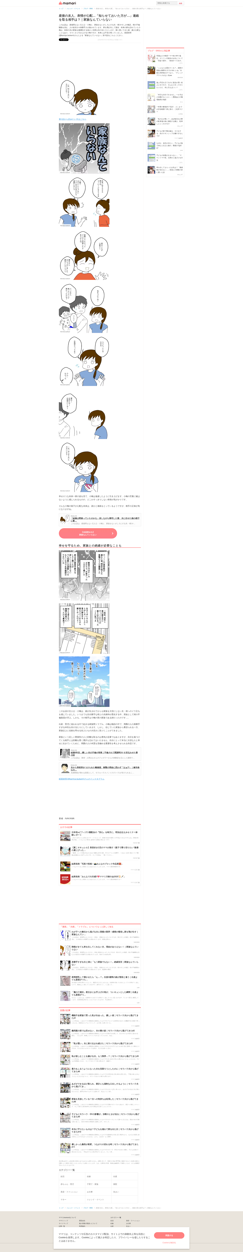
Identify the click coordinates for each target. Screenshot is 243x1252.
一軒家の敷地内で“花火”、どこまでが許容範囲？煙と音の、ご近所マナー (169, 109)
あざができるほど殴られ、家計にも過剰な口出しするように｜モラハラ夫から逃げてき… (105, 1085)
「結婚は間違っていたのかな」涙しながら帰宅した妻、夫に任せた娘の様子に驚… (105, 519)
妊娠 (112, 1223)
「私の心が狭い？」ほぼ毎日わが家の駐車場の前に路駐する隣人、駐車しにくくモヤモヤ (169, 121)
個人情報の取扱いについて (88, 1223)
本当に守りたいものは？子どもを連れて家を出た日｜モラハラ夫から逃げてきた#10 (105, 1130)
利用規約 (82, 1226)
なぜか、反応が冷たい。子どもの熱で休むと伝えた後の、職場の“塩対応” (169, 145)
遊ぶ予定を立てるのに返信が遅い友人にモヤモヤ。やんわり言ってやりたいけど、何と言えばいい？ (169, 85)
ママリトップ (63, 1220)
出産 (112, 1226)
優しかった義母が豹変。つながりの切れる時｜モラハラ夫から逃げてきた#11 (105, 1145)
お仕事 (128, 1223)
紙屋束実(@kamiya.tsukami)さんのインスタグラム (81, 778)
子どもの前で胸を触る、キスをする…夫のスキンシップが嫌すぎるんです (169, 133)
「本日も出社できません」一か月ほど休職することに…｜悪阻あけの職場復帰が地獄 (169, 97)
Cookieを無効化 (169, 1242)
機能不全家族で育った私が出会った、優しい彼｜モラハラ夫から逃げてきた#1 (105, 1016)
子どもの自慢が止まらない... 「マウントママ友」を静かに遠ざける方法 (169, 157)
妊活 (112, 1220)
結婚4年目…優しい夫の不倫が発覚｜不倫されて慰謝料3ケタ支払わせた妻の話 (104, 753)
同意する (169, 1235)
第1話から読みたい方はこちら (72, 119)
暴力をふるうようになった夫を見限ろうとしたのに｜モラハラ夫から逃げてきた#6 (105, 1070)
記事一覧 (62, 1226)
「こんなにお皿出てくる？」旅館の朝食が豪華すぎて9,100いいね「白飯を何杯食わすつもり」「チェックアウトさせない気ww (169, 71)
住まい (128, 1226)
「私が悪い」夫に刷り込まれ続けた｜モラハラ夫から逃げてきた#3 (102, 1043)
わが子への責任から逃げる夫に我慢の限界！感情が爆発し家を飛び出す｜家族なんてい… (105, 933)
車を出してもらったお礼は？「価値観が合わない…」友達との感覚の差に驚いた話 (169, 169)
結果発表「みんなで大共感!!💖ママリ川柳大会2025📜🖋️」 (99, 876)
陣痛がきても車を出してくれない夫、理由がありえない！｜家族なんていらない (105, 948)
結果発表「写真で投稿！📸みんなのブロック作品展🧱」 (97, 863)
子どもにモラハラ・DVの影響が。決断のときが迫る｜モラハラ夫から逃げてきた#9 (105, 1115)
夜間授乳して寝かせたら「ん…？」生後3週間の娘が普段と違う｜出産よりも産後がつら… (105, 978)
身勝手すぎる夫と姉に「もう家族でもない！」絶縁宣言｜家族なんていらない (105, 963)
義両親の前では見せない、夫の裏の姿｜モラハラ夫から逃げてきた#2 (103, 1030)
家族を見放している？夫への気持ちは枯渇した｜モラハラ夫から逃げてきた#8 (105, 1100)
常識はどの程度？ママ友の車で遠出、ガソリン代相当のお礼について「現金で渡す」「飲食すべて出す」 (169, 58)
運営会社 (82, 1220)
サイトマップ (63, 1223)
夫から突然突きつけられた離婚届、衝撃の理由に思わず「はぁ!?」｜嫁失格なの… (105, 768)
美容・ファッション (133, 1220)
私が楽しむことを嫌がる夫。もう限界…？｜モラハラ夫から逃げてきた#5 (105, 1056)
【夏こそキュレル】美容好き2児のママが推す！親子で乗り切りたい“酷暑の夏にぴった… (105, 849)
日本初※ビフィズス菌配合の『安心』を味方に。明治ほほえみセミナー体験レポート (105, 833)
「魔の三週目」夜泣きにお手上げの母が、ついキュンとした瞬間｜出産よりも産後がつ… (105, 993)
